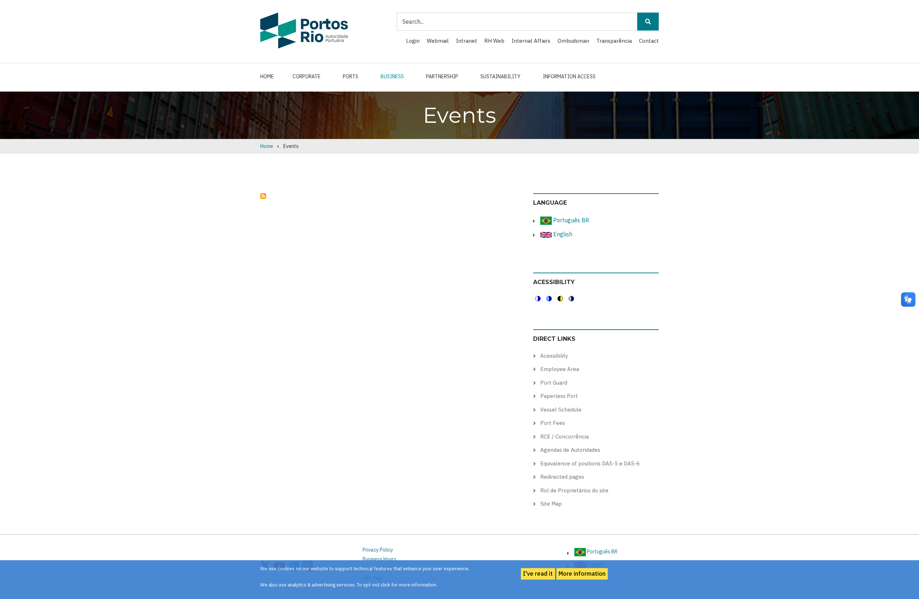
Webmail (438, 40)
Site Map (551, 503)
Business (392, 76)
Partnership (442, 76)
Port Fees (552, 422)
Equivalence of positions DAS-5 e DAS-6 (590, 463)
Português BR (570, 220)
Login (413, 40)
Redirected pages (562, 476)
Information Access (569, 76)
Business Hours (379, 559)
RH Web (494, 40)
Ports (350, 76)
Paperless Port (559, 396)
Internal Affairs (531, 40)
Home (267, 76)
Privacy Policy (378, 550)
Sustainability (500, 76)
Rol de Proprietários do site (574, 490)
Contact (649, 40)
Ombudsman (573, 40)
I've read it (538, 573)
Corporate (307, 76)
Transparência (614, 40)
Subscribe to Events (263, 196)
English (562, 234)
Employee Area (559, 369)
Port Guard (553, 382)
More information (582, 573)
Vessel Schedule (561, 409)
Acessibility (554, 355)
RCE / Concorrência (564, 436)
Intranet (466, 40)
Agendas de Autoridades (570, 449)
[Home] (304, 30)
